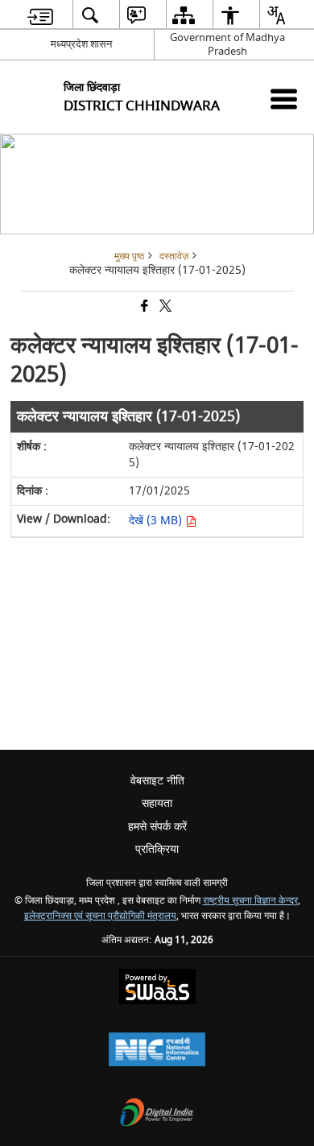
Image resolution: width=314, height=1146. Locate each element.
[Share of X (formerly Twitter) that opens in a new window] (164, 307)
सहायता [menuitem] (157, 803)
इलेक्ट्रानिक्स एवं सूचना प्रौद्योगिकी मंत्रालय (100, 916)
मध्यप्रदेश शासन (81, 44)
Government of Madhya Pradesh (227, 44)
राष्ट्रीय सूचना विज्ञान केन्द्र (250, 901)
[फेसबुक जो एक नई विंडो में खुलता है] (143, 307)
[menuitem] (40, 15)
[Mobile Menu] (284, 99)
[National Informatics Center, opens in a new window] (157, 1051)
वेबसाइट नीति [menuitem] (157, 780)
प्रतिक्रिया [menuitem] (157, 849)
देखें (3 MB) (157, 520)
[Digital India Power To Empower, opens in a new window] (157, 1114)
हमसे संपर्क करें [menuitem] (157, 826)
